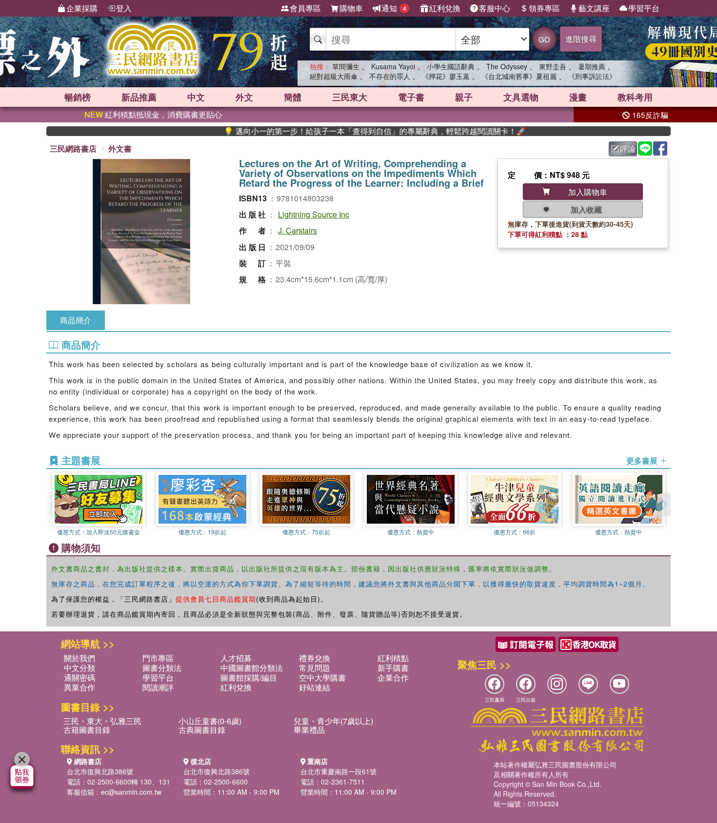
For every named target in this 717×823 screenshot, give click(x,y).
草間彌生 (345, 66)
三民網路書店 (73, 148)
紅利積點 (393, 658)
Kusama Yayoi (393, 66)
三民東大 (349, 97)
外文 (244, 97)
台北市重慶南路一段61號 (338, 771)
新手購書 (393, 667)
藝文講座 (594, 8)
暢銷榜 (77, 97)
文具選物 (520, 97)
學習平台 (643, 8)
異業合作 (79, 687)
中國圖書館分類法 (251, 667)
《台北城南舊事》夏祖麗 (519, 76)
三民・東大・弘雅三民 (102, 720)
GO (544, 39)
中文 (196, 97)
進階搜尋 (581, 38)
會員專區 (305, 8)
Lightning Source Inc (313, 214)
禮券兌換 (314, 658)
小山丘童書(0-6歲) (210, 720)
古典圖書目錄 (202, 729)
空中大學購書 (322, 677)
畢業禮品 (309, 729)
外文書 (120, 148)
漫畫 (578, 97)
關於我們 (79, 658)
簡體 (292, 97)
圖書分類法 (161, 667)
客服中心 (494, 8)
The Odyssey (506, 66)
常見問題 (314, 667)
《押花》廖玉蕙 (446, 76)
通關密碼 (79, 677)
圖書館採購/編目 (248, 677)
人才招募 (236, 658)
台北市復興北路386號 (100, 771)
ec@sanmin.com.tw (131, 792)
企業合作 (393, 677)
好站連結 (314, 687)
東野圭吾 (552, 66)
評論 (628, 148)
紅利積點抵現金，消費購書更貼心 (153, 114)
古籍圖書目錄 (86, 729)
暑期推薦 (591, 66)
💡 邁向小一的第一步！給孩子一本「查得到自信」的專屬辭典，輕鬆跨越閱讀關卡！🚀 (351, 131)
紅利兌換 (444, 8)
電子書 (411, 97)
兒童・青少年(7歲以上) (333, 720)
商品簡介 (75, 320)
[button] (663, 504)
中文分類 (79, 667)
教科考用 (635, 97)
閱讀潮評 (158, 687)
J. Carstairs (297, 230)
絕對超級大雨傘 (334, 76)
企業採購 (82, 8)
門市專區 (158, 658)
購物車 (351, 8)
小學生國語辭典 (451, 66)
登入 (124, 8)
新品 (139, 97)
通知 (393, 8)
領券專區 (544, 8)
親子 (464, 97)
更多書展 (642, 461)
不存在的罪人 (389, 76)
